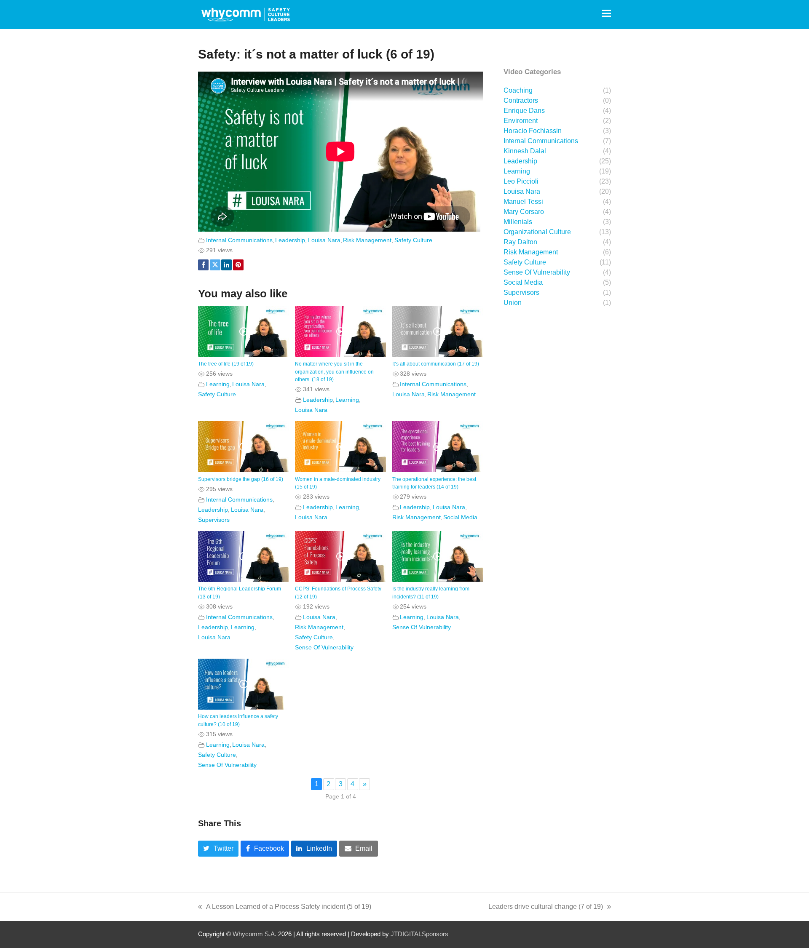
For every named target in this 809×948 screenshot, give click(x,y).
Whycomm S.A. (254, 934)
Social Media (460, 517)
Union (513, 302)
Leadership (290, 240)
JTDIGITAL (406, 934)
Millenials (518, 221)
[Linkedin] (226, 264)
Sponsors (435, 934)
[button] (606, 13)
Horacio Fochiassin (533, 130)
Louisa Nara (324, 240)
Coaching (518, 90)
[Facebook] (203, 264)
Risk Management (367, 240)
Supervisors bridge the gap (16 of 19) (240, 479)
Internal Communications (239, 240)
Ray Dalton (520, 242)
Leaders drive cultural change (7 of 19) (545, 907)
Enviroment (521, 120)
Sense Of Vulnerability (324, 647)
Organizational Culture (537, 231)
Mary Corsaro (524, 211)
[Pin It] (238, 264)
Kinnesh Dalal (525, 151)
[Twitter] (215, 264)
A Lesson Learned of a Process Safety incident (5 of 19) (284, 907)
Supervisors (214, 519)
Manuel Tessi (523, 201)
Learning (218, 384)
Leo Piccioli (521, 181)
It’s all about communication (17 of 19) (435, 364)
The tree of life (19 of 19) (226, 364)
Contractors (521, 100)
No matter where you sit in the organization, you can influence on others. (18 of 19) (334, 371)
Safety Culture (413, 240)
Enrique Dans (524, 110)
